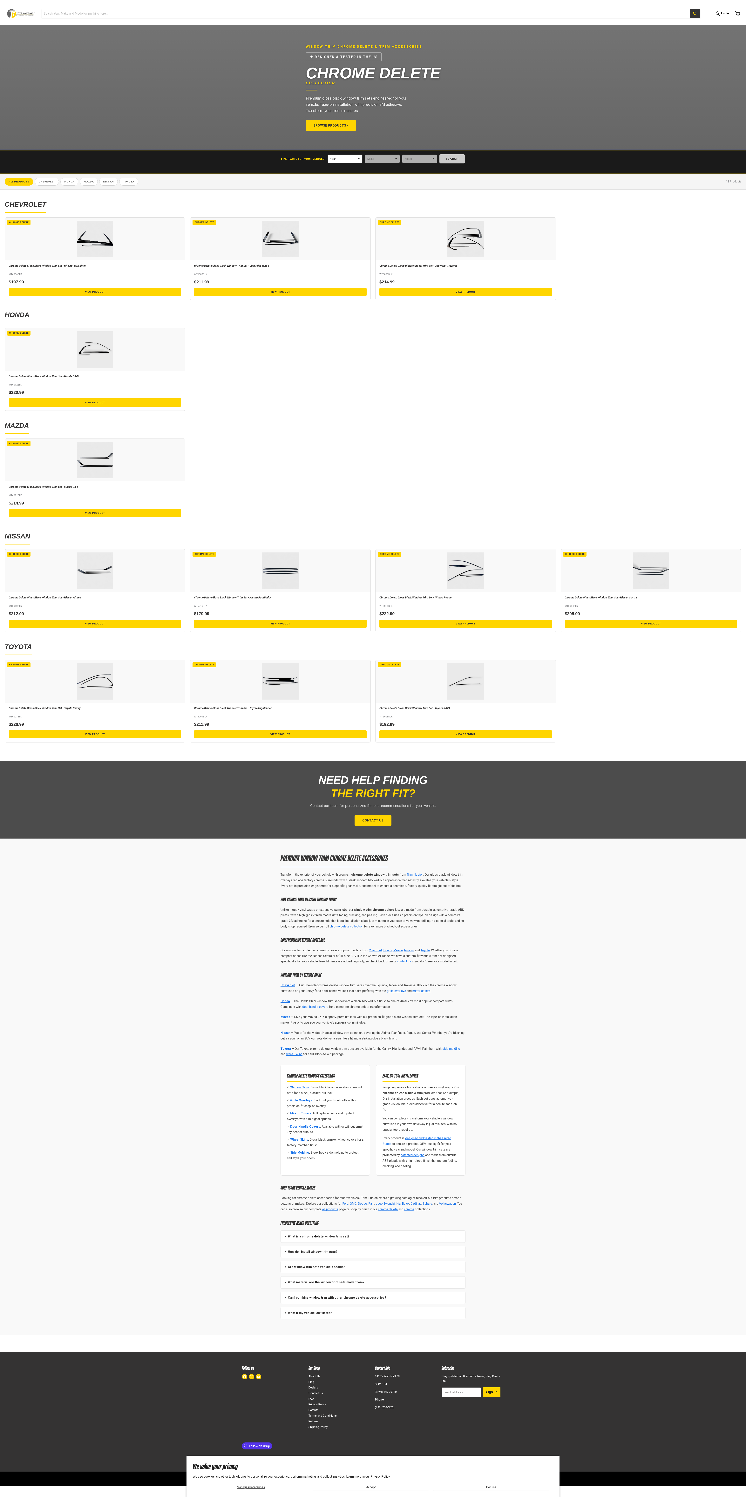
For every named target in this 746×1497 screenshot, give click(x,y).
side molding (451, 1049)
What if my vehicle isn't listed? (310, 1313)
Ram (371, 1203)
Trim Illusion (415, 874)
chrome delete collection (346, 926)
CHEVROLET (47, 181)
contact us (404, 961)
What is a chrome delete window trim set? (318, 1236)
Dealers (313, 1387)
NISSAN (108, 181)
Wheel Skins (299, 1139)
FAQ (311, 1399)
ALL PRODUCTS (19, 181)
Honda (387, 950)
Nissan (409, 950)
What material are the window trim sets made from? (326, 1282)
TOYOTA (128, 181)
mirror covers (421, 991)
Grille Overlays (301, 1100)
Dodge (362, 1203)
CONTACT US (373, 820)
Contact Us (316, 1393)
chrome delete (388, 1209)
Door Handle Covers (305, 1126)
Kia (398, 1203)
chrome (409, 1209)
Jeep (379, 1203)
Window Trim (299, 1087)
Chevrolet (375, 950)
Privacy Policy (317, 1404)
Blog (311, 1382)
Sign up (492, 1392)
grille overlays (396, 991)
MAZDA (89, 181)
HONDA (69, 181)
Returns (313, 1421)
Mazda (398, 950)
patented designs (412, 1155)
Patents (313, 1410)
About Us (314, 1376)
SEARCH (452, 159)
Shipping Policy (318, 1427)
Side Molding (299, 1152)
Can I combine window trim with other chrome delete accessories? (337, 1297)
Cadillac (416, 1203)
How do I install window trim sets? (312, 1252)
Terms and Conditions (323, 1415)
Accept (371, 1487)
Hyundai (389, 1203)
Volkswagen (447, 1203)
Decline (491, 1487)
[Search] (695, 13)
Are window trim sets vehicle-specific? (316, 1267)
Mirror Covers (300, 1113)
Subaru (427, 1203)
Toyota (425, 950)
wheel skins (294, 1054)
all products (330, 1209)
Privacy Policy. (380, 1476)
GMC (353, 1203)
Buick (405, 1203)
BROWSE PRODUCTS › (331, 125)
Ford (345, 1203)
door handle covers (315, 1007)
